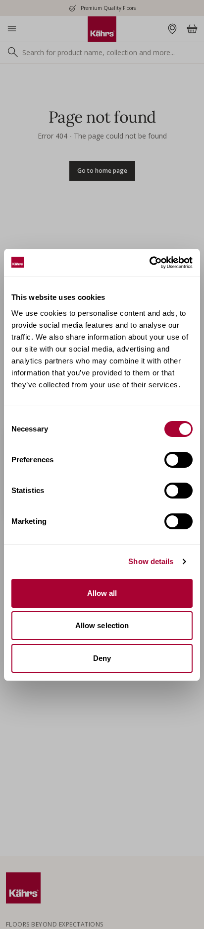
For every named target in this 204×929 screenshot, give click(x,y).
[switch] (178, 460)
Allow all (102, 593)
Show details (150, 561)
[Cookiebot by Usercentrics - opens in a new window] (149, 262)
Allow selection (102, 625)
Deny (102, 658)
